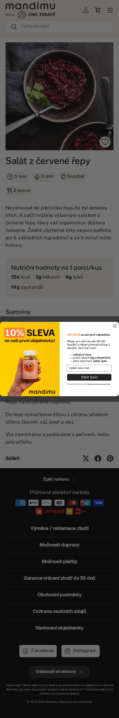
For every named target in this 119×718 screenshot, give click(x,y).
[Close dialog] (115, 326)
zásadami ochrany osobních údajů (99, 384)
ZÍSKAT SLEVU (89, 377)
